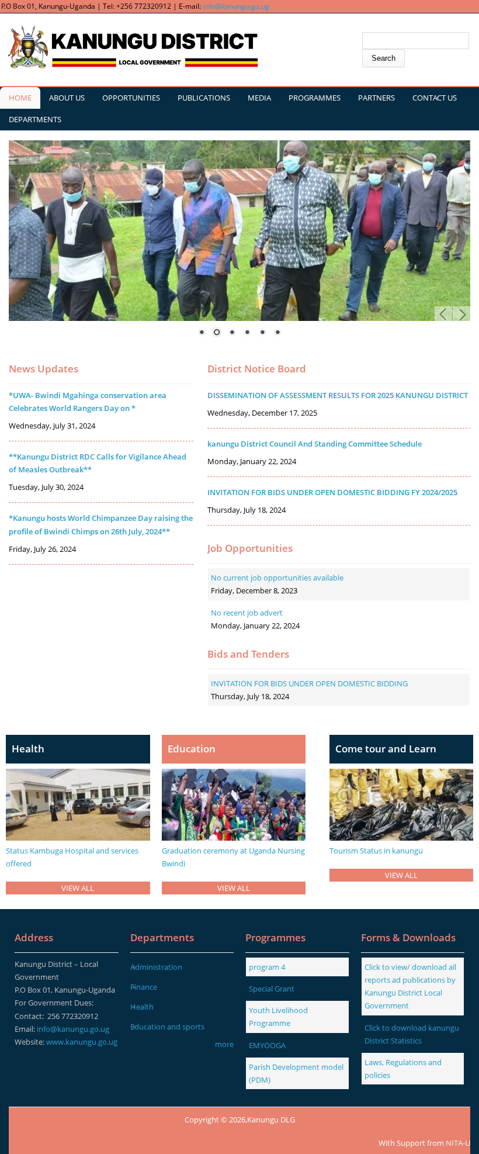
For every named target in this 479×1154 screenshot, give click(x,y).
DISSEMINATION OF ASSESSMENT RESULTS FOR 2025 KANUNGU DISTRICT (337, 395)
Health (142, 1006)
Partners (376, 97)
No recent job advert (247, 612)
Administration (156, 967)
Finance (143, 987)
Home (20, 97)
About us (67, 97)
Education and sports (167, 1026)
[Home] (131, 47)
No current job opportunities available (277, 577)
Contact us (434, 97)
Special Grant (271, 988)
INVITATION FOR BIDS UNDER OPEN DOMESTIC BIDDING (309, 683)
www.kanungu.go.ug (81, 1041)
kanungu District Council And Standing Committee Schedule (314, 443)
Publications (204, 97)
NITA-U (458, 1143)
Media (259, 97)
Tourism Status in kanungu (376, 850)
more (224, 1044)
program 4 (267, 967)
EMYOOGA (267, 1045)
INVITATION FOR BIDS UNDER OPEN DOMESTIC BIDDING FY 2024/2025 (332, 492)
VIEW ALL (77, 888)
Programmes (315, 97)
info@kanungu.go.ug (236, 6)
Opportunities (131, 97)
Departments (35, 119)
